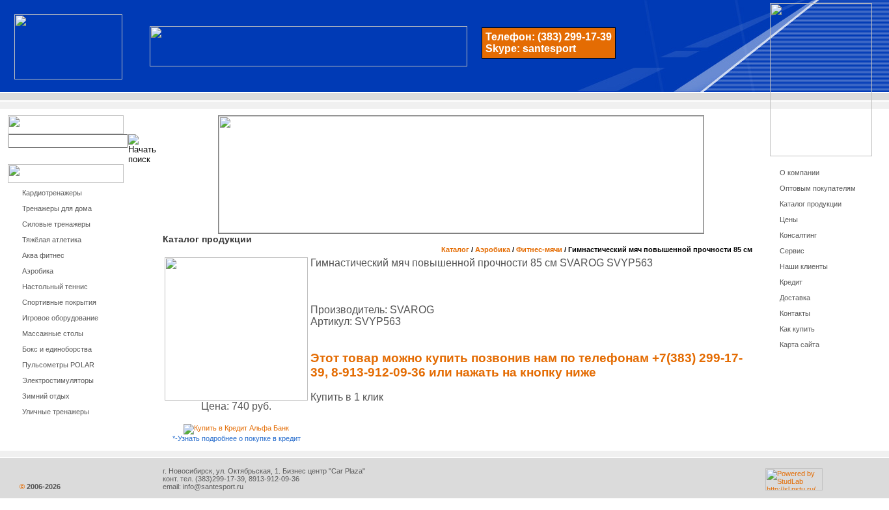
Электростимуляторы (58, 380)
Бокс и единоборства (57, 349)
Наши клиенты (804, 266)
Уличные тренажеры (55, 412)
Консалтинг (798, 235)
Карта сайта (799, 344)
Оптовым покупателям (818, 188)
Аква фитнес (43, 255)
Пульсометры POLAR (58, 365)
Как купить (797, 329)
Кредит (791, 282)
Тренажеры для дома (57, 208)
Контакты (795, 313)
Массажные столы (52, 333)
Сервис (792, 251)
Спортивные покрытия (59, 302)
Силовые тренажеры (56, 224)
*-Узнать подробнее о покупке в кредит (236, 438)
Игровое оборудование (60, 318)
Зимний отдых (46, 396)
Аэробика (37, 271)
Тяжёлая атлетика (51, 240)
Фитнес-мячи (539, 249)
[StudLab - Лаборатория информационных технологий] (794, 488)
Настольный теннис (55, 286)
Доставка (795, 298)
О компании (799, 173)
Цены (789, 219)
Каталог (455, 249)
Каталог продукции (810, 204)
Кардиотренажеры (52, 193)
